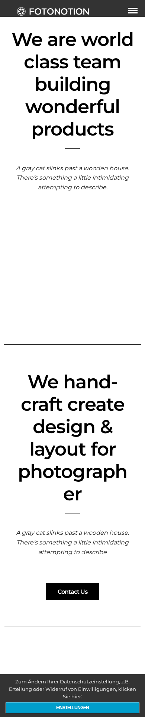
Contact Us (72, 591)
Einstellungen (72, 707)
